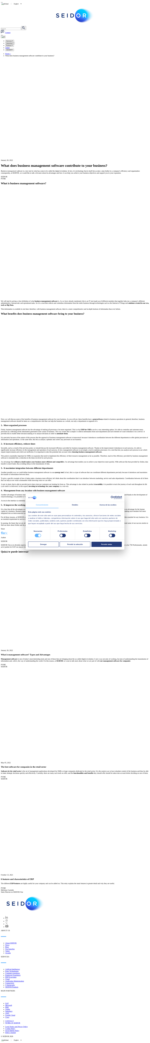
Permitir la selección (75, 544)
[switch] (63, 535)
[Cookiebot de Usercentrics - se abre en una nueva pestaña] (112, 497)
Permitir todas (106, 544)
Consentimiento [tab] (42, 505)
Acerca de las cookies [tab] (107, 505)
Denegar (43, 544)
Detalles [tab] (75, 505)
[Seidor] (25, 903)
